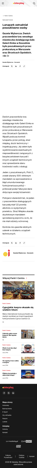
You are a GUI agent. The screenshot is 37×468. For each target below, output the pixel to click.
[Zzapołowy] (26, 441)
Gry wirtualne (6, 415)
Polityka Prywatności (8, 456)
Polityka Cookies (21, 456)
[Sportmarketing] (12, 441)
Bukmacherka (7, 408)
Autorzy (5, 429)
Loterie (4, 422)
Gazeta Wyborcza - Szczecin (11, 62)
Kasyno (4, 418)
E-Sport (5, 412)
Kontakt (5, 432)
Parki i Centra (9, 15)
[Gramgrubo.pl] (18, 446)
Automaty (5, 405)
